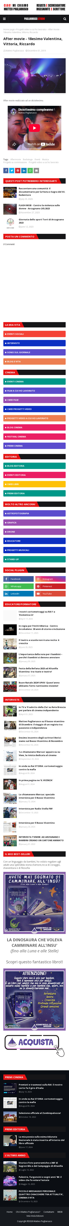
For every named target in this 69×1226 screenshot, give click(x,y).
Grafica (11, 522)
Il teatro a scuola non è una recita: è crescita (39, 642)
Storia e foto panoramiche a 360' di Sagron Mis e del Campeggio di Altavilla (41, 1164)
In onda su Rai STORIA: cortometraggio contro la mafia (41, 768)
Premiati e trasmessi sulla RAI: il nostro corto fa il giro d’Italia (40, 1086)
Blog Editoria (15, 465)
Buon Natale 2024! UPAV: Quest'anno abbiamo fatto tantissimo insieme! (39, 684)
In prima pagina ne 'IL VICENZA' (36, 780)
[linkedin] (18, 593)
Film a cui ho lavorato (21, 390)
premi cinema (15, 445)
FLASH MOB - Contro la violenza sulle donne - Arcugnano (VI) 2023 (39, 207)
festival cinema (16, 436)
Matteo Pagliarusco (15, 50)
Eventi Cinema (15, 381)
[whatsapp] (18, 586)
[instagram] (50, 579)
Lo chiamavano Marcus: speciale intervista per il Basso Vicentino (37, 796)
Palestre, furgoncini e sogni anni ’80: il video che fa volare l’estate (40, 1178)
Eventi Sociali (15, 333)
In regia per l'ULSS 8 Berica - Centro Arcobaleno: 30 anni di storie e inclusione (42, 627)
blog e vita (14, 361)
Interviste (13, 343)
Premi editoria (16, 493)
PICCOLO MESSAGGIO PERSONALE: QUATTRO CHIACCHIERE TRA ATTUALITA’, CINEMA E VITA (41, 1194)
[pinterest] (50, 586)
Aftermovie (15, 159)
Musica (45, 159)
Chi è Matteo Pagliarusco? (28, 1211)
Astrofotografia (18, 513)
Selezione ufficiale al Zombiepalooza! (40, 1113)
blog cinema (14, 427)
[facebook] (18, 579)
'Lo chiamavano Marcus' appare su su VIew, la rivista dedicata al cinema (39, 753)
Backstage (28, 159)
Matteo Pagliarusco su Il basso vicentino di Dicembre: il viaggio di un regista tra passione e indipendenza (41, 724)
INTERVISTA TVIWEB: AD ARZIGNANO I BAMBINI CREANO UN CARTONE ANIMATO (41, 838)
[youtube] (50, 593)
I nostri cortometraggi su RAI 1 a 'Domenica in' (37, 613)
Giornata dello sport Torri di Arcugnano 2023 (41, 221)
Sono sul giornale (18, 352)
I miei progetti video (19, 409)
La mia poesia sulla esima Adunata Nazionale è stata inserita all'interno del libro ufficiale (41, 1140)
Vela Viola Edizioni (35, 1215)
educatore (13, 540)
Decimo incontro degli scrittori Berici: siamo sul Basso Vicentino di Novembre (41, 739)
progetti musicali (18, 550)
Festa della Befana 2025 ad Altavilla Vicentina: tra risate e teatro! (38, 670)
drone (11, 531)
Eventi (37, 159)
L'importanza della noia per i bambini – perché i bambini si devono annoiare (40, 656)
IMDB (59, 1211)
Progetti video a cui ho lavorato (31, 29)
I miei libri (13, 484)
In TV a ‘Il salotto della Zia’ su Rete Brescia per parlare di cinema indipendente (42, 709)
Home (10, 1211)
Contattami (49, 1211)
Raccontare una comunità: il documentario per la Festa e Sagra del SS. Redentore (42, 191)
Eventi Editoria (16, 474)
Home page (9, 29)
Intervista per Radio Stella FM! (36, 808)
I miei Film (12, 399)
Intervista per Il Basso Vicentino (37, 822)
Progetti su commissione (15, 162)
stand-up (13, 559)
